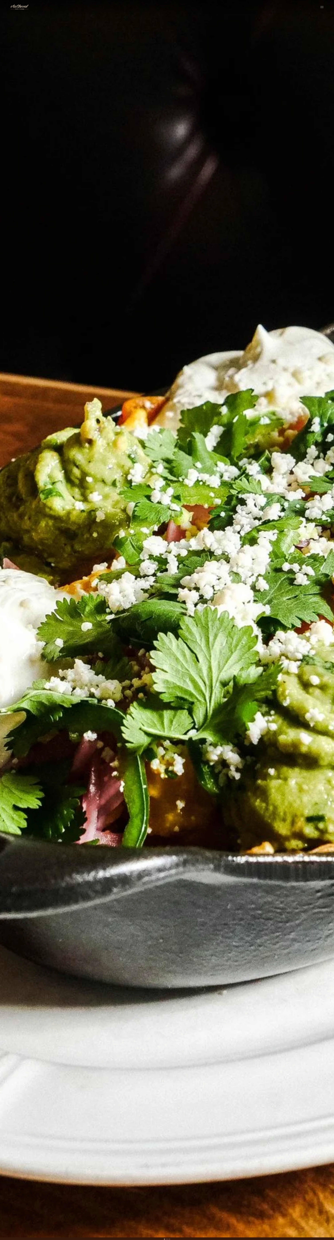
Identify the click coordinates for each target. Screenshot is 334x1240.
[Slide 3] (167, 1239)
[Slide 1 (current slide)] (164, 1239)
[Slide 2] (166, 1239)
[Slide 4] (169, 1239)
